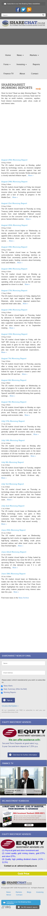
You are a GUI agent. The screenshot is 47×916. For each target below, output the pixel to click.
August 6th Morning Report (13, 380)
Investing (21, 64)
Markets (33, 55)
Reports (36, 64)
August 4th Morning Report (13, 402)
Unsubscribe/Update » (10, 706)
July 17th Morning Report (13, 421)
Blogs (29, 892)
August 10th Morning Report (14, 334)
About (22, 74)
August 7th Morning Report (13, 358)
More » (30, 175)
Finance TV (8, 74)
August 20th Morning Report (14, 225)
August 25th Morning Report (14, 160)
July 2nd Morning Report (12, 506)
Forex (6, 64)
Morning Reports (10, 692)
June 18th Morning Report (13, 574)
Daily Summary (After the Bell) (15, 689)
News (19, 55)
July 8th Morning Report (12, 462)
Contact (34, 74)
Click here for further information (25, 755)
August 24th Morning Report (14, 182)
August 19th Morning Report (14, 247)
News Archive (24, 598)
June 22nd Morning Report (13, 552)
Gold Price (23, 873)
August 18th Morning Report (14, 269)
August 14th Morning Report (14, 310)
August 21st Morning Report (14, 203)
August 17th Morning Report (14, 290)
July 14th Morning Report (13, 440)
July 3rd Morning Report (12, 484)
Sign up (9, 700)
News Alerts (8, 686)
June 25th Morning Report (13, 530)
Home (8, 55)
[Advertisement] (23, 132)
